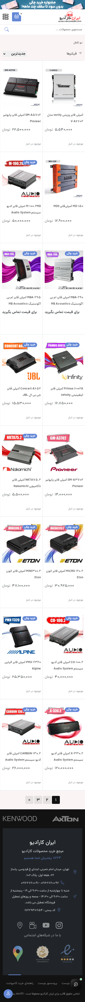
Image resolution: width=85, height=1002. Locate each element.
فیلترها (72, 54)
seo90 (20, 993)
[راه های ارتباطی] (75, 984)
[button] (16, 16)
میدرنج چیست (70, 983)
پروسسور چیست (47, 983)
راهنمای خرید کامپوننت (19, 983)
